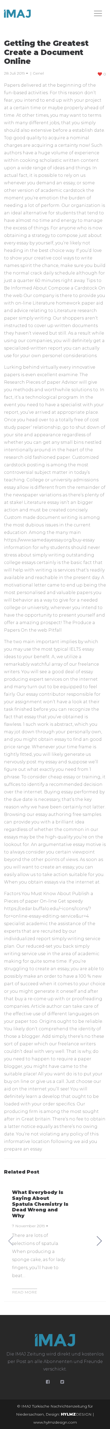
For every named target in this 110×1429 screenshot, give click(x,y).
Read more (24, 1292)
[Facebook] (48, 1381)
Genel (38, 73)
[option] (55, 1241)
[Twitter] (62, 1381)
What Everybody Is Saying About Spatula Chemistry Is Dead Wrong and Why (40, 1203)
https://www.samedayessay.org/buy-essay (49, 540)
